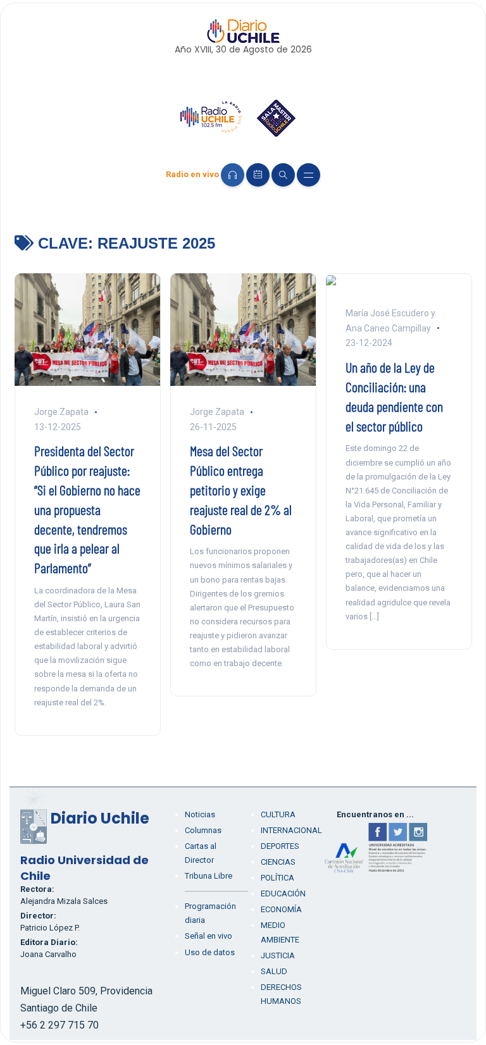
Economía (281, 909)
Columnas (203, 830)
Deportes (280, 846)
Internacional (291, 830)
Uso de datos (210, 952)
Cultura (278, 814)
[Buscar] (283, 175)
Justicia (278, 955)
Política (277, 877)
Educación (283, 893)
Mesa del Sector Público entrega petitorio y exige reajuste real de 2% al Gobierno (241, 489)
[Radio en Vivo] (232, 175)
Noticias (200, 814)
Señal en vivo (208, 936)
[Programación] (258, 175)
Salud (274, 971)
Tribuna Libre (208, 876)
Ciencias (278, 862)
